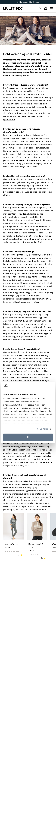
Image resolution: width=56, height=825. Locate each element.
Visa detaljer (42, 429)
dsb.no (37, 116)
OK (27, 437)
